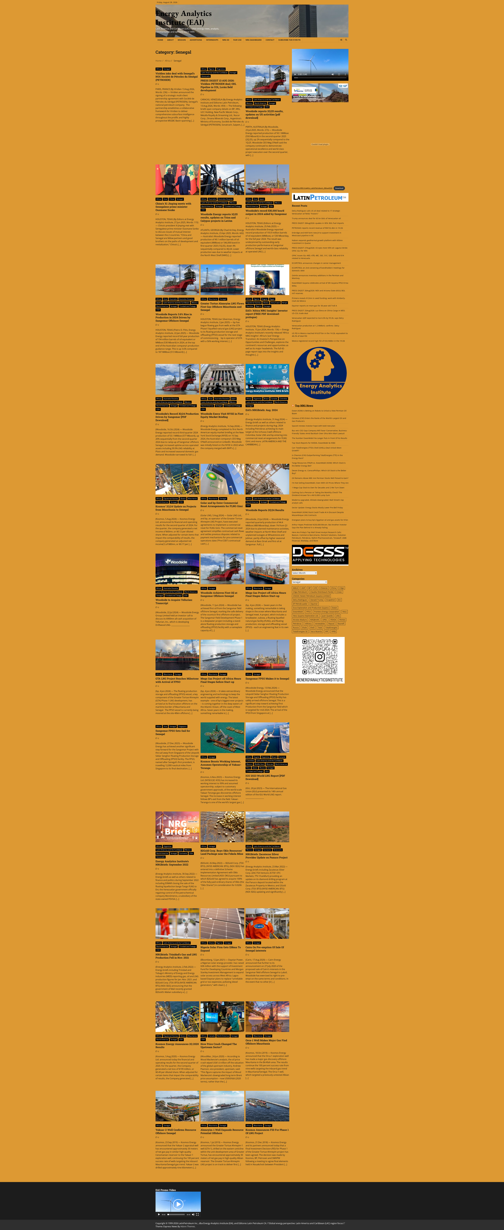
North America (260, 103)
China (172, 199)
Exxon (334, 608)
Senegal (167, 69)
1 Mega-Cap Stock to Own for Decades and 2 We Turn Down (318, 487)
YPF (326, 631)
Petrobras (297, 623)
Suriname (183, 853)
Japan (262, 199)
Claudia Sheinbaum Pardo (321, 592)
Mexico (249, 103)
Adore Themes (187, 1226)
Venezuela (205, 76)
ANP (303, 588)
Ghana (266, 303)
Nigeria (259, 306)
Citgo (341, 588)
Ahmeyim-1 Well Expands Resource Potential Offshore (222, 1131)
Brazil (266, 398)
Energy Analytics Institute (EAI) (184, 17)
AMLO (295, 588)
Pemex (342, 619)
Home (160, 40)
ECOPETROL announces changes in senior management (316, 263)
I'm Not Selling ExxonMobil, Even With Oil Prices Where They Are (320, 483)
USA (267, 107)
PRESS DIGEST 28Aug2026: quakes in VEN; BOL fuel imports (318, 223)
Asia (165, 199)
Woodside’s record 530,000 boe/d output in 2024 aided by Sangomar (266, 212)
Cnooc (339, 592)
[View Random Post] (341, 39)
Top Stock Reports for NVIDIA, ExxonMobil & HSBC (313, 443)
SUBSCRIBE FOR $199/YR (289, 40)
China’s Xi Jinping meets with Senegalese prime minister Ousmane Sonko (173, 207)
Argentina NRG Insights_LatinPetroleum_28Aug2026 (312, 188)
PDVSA (333, 619)
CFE (315, 588)
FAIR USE (237, 40)
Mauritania (213, 299)
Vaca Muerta (316, 631)
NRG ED (225, 40)
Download (339, 188)
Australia (212, 199)
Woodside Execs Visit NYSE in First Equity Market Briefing (222, 415)
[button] (178, 1204)
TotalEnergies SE (300, 631)
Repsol (331, 623)
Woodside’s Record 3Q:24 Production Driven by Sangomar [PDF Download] (177, 417)
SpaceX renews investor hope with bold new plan (313, 426)
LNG (338, 615)
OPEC (324, 619)
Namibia (249, 306)
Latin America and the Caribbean (214, 73)
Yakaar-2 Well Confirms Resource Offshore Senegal (176, 1131)
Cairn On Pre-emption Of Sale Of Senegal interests (265, 949)
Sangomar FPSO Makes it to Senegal (267, 678)
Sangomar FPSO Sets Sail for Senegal (173, 732)
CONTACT (270, 40)
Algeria (211, 69)
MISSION (182, 40)
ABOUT (170, 40)
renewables (320, 623)
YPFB (333, 631)
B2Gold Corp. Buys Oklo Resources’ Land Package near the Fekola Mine (222, 852)
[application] (178, 1204)
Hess (344, 612)
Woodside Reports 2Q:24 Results (265, 510)
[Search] (345, 39)
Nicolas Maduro (300, 619)
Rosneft (341, 623)
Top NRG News (304, 405)
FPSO (308, 612)
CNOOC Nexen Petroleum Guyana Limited (311, 596)
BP (309, 588)
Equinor (314, 604)
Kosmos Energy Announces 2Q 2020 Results (177, 1045)
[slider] (176, 1214)
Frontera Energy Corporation (326, 612)
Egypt (272, 299)
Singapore (182, 726)
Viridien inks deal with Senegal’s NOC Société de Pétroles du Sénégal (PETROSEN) (177, 77)
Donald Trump (316, 600)
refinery (308, 623)
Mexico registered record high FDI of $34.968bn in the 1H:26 (318, 341)
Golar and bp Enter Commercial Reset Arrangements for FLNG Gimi (222, 504)
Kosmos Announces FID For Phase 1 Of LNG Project (267, 1131)
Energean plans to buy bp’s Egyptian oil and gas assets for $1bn (320, 520)
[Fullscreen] (197, 1214)
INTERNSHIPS (212, 40)
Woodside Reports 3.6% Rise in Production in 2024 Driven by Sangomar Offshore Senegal (174, 317)
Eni (339, 600)
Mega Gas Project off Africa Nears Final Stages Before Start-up (266, 594)
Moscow (269, 764)
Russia (262, 768)
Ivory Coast (275, 303)
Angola (264, 299)
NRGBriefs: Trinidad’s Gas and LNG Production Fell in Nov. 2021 (176, 956)
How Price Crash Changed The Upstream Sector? (219, 1045)
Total (320, 627)
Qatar (255, 768)
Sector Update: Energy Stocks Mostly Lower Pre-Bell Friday (317, 507)
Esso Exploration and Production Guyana (311, 608)
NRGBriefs (314, 619)
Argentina (221, 69)
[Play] (159, 1214)
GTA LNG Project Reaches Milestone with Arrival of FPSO (177, 680)
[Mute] (193, 1214)
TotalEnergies (331, 627)
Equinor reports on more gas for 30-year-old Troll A (314, 306)
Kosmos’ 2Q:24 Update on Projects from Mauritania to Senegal (176, 508)
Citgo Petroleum (300, 592)
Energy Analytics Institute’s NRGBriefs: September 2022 (172, 863)
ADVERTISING (196, 40)
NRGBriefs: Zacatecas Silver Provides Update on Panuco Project (267, 856)
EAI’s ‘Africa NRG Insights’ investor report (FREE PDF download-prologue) (267, 314)
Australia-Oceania (225, 199)
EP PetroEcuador (300, 604)
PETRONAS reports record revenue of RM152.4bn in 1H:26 (317, 228)
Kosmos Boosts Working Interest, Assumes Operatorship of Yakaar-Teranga (221, 765)
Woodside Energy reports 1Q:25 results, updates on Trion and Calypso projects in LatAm (219, 217)
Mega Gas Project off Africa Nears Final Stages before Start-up (221, 680)
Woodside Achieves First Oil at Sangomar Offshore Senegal (219, 594)
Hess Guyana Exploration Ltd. (306, 615)
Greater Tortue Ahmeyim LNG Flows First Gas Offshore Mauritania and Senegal (222, 307)
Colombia (283, 398)
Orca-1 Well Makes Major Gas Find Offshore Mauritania (266, 1042)
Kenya (284, 303)
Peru (248, 768)
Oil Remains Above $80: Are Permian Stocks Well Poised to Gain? (320, 478)
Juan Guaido (327, 615)
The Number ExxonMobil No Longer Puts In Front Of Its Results (319, 438)
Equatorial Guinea (253, 303)
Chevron (324, 588)
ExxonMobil (298, 612)
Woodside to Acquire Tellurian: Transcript (174, 601)
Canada (274, 398)
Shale (304, 627)
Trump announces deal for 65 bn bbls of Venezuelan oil (316, 218)
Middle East (259, 764)
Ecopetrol (330, 600)
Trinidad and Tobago (254, 107)
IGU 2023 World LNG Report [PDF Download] (265, 777)
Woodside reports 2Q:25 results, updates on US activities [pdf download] (264, 114)
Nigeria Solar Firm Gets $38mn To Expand (221, 949)
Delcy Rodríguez (300, 600)
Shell (312, 627)
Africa (158, 69)
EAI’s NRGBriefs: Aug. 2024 (262, 410)
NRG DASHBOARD (254, 40)
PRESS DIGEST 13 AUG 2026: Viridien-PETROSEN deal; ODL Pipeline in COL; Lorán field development (218, 85)
